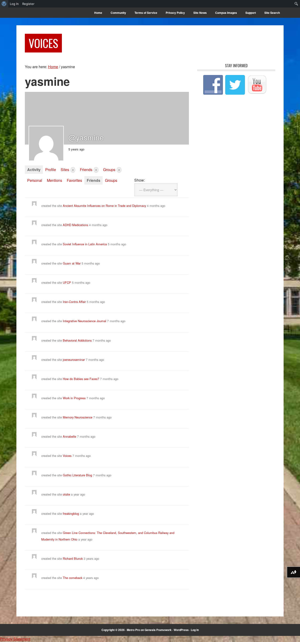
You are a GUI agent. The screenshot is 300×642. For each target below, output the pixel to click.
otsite (66, 494)
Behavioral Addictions (77, 340)
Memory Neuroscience (77, 417)
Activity (34, 169)
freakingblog (71, 513)
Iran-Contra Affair (74, 301)
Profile (50, 169)
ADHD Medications (75, 225)
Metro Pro (133, 630)
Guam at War (72, 263)
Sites (67, 169)
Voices (43, 43)
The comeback (73, 577)
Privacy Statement (15, 639)
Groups (111, 169)
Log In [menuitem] (14, 4)
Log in (195, 630)
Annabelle (69, 436)
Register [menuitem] (28, 4)
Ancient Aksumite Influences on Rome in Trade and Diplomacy (104, 205)
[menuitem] (4, 3)
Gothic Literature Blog (77, 475)
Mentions (54, 180)
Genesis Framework (158, 630)
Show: (139, 180)
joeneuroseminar (74, 359)
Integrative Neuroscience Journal (84, 321)
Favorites (74, 180)
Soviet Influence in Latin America (85, 244)
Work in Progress (74, 398)
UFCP (67, 282)
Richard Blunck (73, 558)
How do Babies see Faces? (81, 379)
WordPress (181, 630)
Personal (34, 180)
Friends (88, 169)
